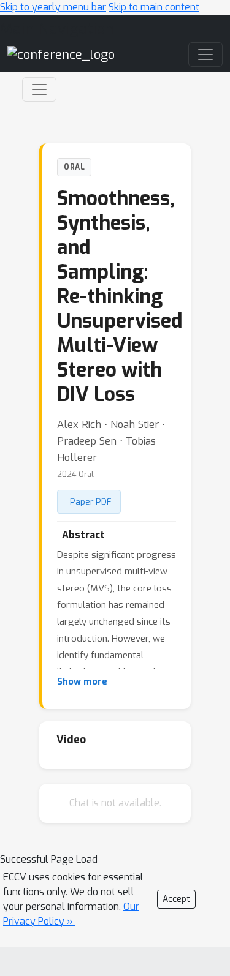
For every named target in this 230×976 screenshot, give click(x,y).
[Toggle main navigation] (205, 54)
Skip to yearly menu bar (53, 7)
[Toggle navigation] (39, 89)
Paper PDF (91, 501)
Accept (176, 899)
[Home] (61, 54)
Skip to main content (154, 7)
